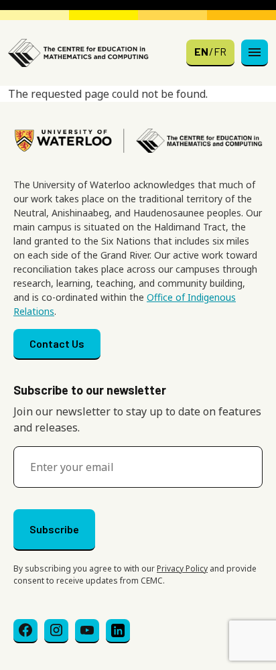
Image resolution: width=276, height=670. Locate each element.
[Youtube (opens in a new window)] (87, 631)
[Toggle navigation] (254, 53)
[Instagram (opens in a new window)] (56, 631)
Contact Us (56, 343)
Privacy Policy (182, 568)
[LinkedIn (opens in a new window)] (118, 631)
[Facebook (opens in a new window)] (25, 631)
